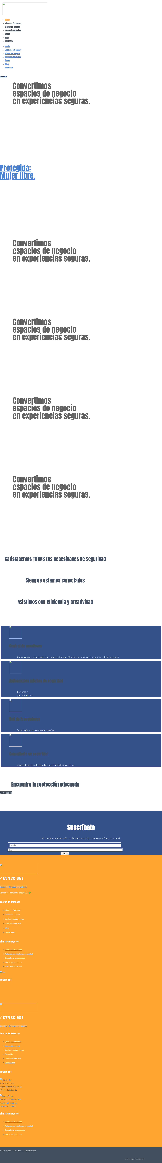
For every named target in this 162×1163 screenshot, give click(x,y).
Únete (7, 33)
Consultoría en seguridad (28, 754)
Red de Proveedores (24, 719)
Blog (7, 37)
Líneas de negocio (12, 26)
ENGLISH (3, 76)
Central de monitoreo (25, 646)
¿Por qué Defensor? (13, 23)
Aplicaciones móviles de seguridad (36, 681)
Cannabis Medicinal (13, 30)
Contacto (9, 41)
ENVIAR (65, 853)
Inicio (7, 19)
